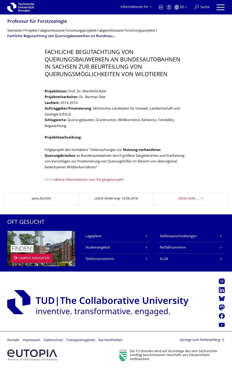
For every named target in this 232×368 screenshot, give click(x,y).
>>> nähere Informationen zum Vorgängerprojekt (84, 180)
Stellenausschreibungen (178, 236)
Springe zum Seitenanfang (200, 340)
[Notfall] (160, 7)
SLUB (164, 259)
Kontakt (13, 340)
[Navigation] (220, 7)
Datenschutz (53, 340)
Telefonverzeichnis (99, 259)
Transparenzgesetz (80, 340)
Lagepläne (93, 236)
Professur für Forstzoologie (37, 22)
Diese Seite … (189, 198)
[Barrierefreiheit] (169, 7)
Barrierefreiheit (110, 340)
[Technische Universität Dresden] (20, 7)
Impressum (31, 340)
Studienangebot (97, 247)
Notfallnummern (173, 247)
